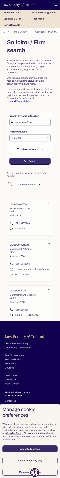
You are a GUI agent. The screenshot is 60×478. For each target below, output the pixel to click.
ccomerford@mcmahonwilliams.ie (32, 269)
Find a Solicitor (20, 32)
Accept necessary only (30, 460)
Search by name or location (24, 116)
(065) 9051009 (22, 264)
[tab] (15, 12)
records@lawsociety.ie (18, 101)
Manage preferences (30, 472)
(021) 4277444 (22, 223)
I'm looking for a (18, 131)
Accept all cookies (30, 449)
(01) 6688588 (22, 309)
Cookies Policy (14, 433)
